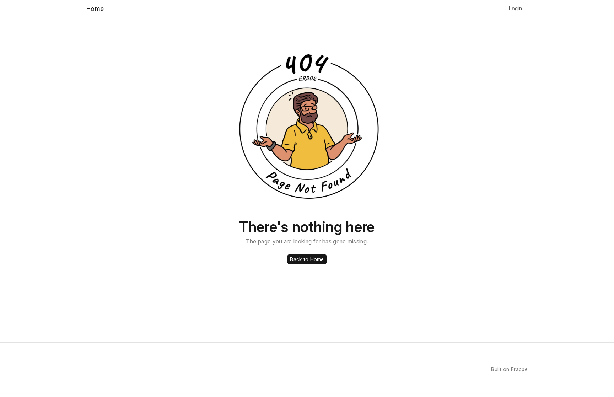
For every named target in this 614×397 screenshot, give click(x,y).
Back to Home (307, 259)
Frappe (519, 369)
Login (515, 8)
